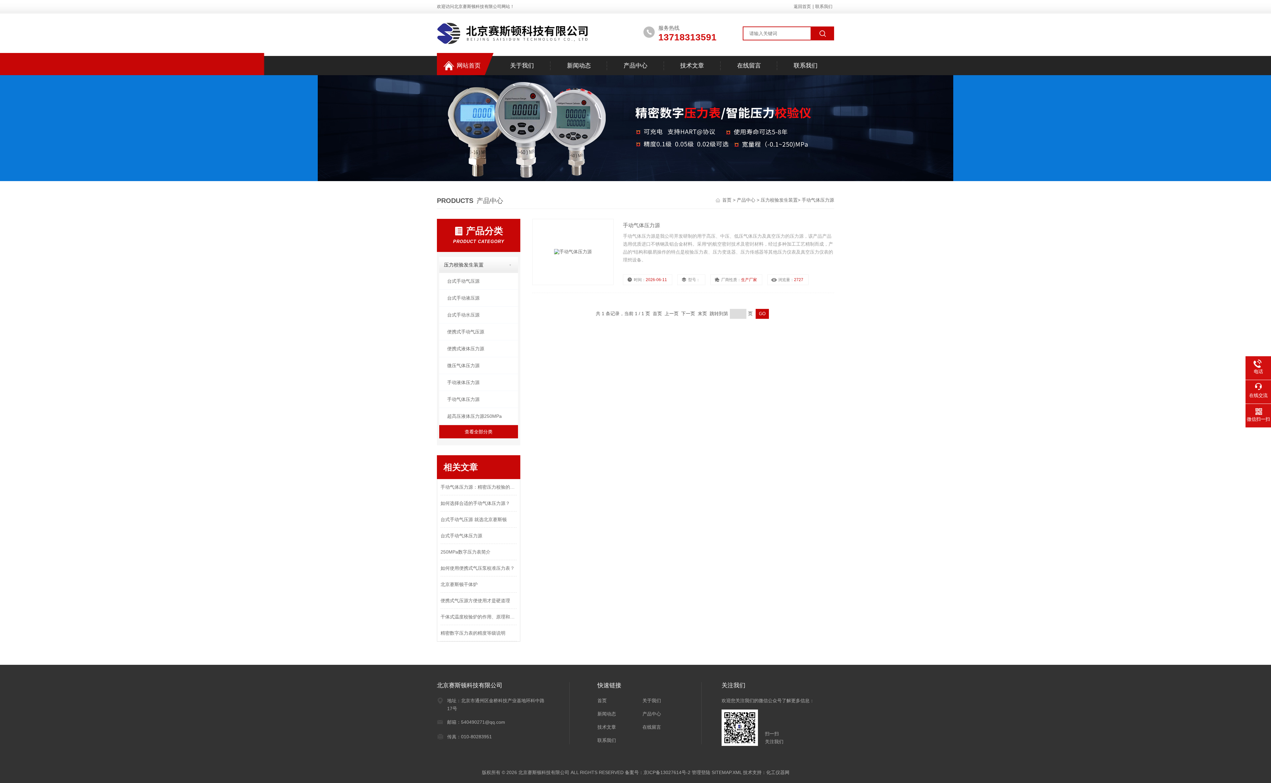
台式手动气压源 (463, 281)
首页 (727, 200)
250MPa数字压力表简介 (466, 552)
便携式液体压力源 (465, 348)
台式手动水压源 (463, 315)
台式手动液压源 (463, 298)
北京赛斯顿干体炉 (459, 584)
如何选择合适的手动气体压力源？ (475, 503)
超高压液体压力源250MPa (474, 416)
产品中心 (635, 65)
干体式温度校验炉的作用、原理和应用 (479, 616)
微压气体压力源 (463, 365)
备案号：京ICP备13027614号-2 (657, 772)
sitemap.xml (727, 772)
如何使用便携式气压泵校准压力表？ (478, 568)
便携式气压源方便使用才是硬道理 (475, 600)
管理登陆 (701, 772)
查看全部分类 (479, 431)
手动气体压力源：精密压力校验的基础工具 (479, 487)
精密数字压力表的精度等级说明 (473, 633)
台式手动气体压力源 (461, 535)
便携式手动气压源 (465, 331)
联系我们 (823, 6)
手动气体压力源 (818, 200)
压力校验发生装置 (779, 200)
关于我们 (522, 65)
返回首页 (802, 6)
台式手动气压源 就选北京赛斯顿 (474, 519)
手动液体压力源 (463, 382)
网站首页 (469, 65)
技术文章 (692, 65)
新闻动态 (579, 65)
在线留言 (749, 65)
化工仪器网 (777, 772)
